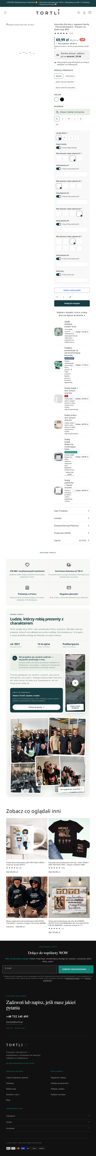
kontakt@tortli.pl (14, 1022)
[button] (5, 12)
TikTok (9, 1122)
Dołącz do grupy (36, 707)
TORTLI (17, 1045)
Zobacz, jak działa (69, 473)
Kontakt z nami (12, 1094)
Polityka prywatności (59, 1083)
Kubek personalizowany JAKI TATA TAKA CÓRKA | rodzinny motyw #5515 (25, 864)
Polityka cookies (57, 1089)
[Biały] (56, 99)
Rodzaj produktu (63, 70)
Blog (8, 1100)
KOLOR (57, 94)
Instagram (10, 1116)
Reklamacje (11, 1089)
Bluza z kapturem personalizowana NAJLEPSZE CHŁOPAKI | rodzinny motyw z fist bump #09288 (26, 922)
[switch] (58, 147)
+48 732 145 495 (17, 1016)
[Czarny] (62, 99)
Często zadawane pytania (17, 1077)
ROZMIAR (58, 106)
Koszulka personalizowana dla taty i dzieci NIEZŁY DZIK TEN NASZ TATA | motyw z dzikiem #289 (68, 864)
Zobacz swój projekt (72, 290)
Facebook (10, 1128)
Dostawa (10, 1083)
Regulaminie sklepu (73, 978)
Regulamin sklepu (58, 1077)
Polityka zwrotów (58, 1094)
